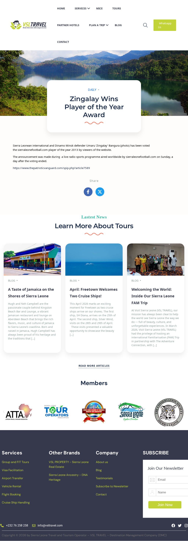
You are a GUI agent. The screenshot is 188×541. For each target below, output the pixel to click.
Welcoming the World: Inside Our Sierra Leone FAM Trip (152, 296)
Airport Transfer (12, 478)
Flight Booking (11, 494)
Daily (92, 90)
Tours (116, 8)
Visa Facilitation (12, 470)
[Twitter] (180, 525)
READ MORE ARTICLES (94, 365)
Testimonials (104, 478)
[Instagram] (186, 525)
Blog (118, 25)
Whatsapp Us (164, 25)
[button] (4, 412)
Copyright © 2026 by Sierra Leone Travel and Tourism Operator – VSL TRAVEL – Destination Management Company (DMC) (84, 535)
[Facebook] (173, 525)
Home (61, 8)
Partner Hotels (68, 25)
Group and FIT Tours (15, 462)
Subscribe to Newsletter (112, 486)
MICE (99, 8)
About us (102, 462)
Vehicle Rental (11, 486)
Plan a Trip (97, 25)
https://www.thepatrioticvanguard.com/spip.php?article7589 (51, 168)
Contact (63, 42)
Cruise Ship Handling (16, 502)
